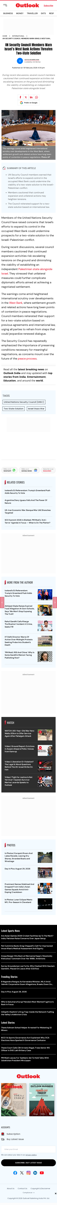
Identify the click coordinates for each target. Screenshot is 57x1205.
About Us (10, 1188)
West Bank (15, 303)
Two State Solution (13, 408)
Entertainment (36, 376)
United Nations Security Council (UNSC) (24, 402)
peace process (27, 358)
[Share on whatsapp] (36, 97)
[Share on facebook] (20, 97)
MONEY (20, 13)
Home (4, 36)
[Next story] (55, 602)
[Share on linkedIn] (31, 97)
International (18, 36)
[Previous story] (2, 602)
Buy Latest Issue (15, 1139)
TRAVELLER (32, 13)
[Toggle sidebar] (7, 5)
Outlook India (11, 373)
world (39, 380)
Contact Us (22, 1188)
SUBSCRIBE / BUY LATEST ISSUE (28, 1163)
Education (9, 380)
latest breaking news (31, 369)
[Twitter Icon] (22, 1173)
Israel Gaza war (36, 408)
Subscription (13, 1134)
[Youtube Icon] (42, 1173)
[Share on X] (25, 97)
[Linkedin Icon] (35, 1173)
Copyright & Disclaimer (40, 1188)
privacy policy (31, 1155)
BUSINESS (8, 13)
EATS (43, 13)
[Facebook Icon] (15, 1173)
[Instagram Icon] (28, 1173)
